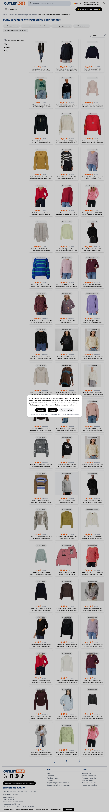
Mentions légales (55, 414)
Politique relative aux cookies (39, 414)
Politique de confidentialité (71, 414)
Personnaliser (66, 410)
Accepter (40, 410)
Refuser (52, 410)
